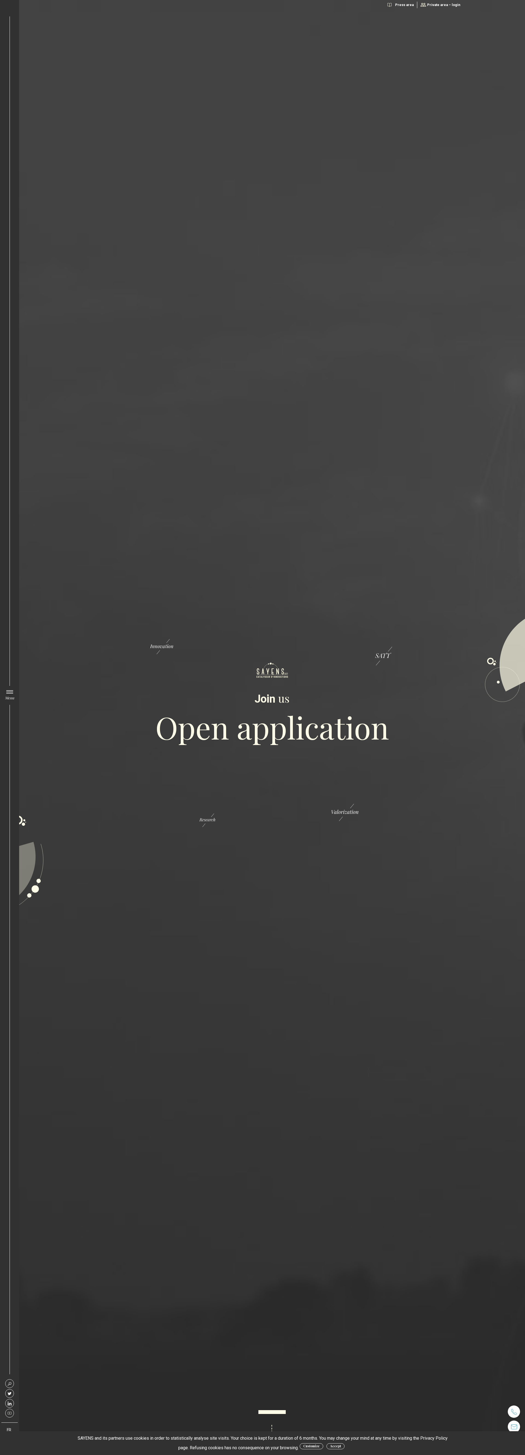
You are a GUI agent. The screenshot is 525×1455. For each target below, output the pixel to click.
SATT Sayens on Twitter (9, 1393)
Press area (404, 5)
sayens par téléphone (514, 1411)
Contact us (514, 1427)
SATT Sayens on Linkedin (9, 1403)
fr (9, 1430)
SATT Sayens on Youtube (9, 1413)
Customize (311, 1446)
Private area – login (443, 5)
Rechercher (9, 1383)
